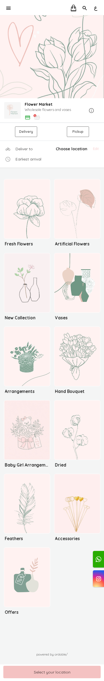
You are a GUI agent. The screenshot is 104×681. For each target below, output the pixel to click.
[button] (52, 111)
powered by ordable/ (52, 654)
